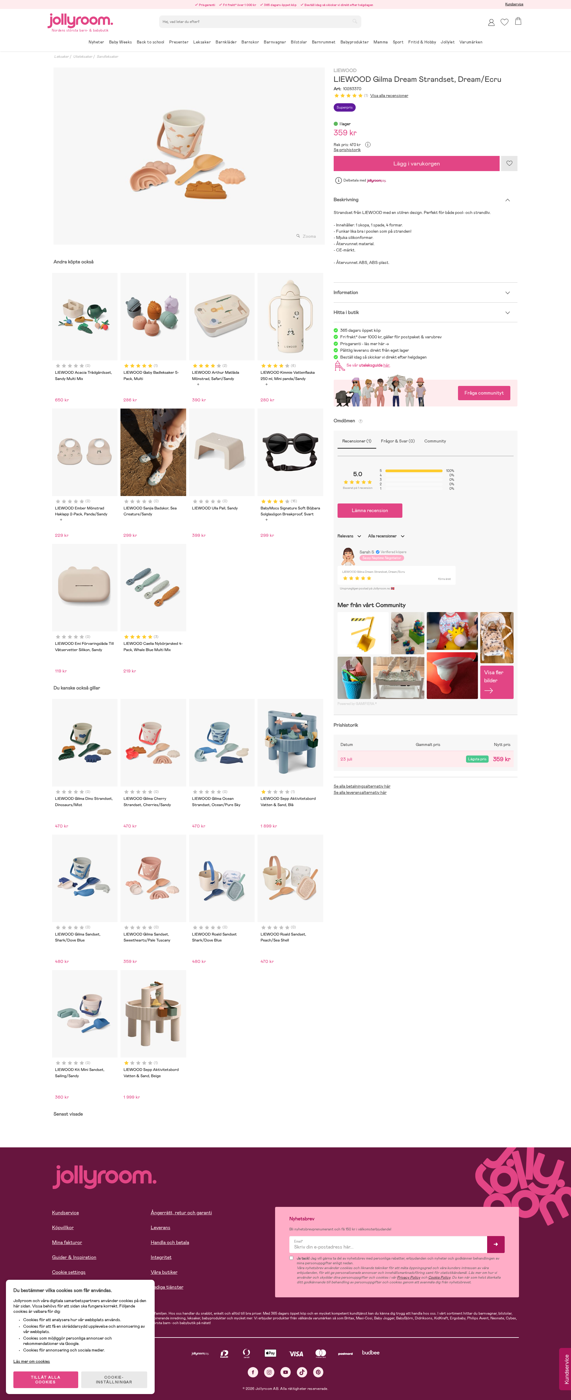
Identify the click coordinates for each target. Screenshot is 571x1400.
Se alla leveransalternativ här (360, 792)
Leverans (160, 1227)
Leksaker (61, 56)
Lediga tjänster (167, 1287)
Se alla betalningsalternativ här (362, 786)
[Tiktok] (302, 1372)
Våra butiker (164, 1272)
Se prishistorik (347, 149)
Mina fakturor (67, 1242)
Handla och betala (170, 1242)
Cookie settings (69, 1272)
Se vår (367, 365)
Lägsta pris (477, 759)
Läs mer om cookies (31, 1361)
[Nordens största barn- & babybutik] (80, 19)
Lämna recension (370, 510)
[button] (504, 22)
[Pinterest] (318, 1372)
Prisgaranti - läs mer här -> (364, 343)
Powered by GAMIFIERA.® (357, 704)
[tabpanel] (187, 156)
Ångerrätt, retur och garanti (181, 1213)
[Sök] (355, 21)
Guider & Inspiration (74, 1257)
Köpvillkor (63, 1227)
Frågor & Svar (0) (398, 441)
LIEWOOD (345, 71)
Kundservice (514, 4)
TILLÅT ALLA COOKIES (46, 1380)
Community (435, 441)
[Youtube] (285, 1372)
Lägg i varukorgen (416, 163)
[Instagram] (269, 1372)
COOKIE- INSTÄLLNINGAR (114, 1380)
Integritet (161, 1257)
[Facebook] (253, 1372)
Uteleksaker (82, 56)
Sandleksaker (107, 56)
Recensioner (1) (356, 441)
